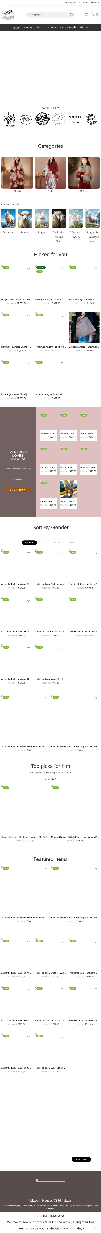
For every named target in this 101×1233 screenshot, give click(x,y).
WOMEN (29, 542)
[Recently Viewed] (95, 1227)
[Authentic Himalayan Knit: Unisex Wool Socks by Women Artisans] (48, 455)
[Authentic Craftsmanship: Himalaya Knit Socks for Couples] (68, 421)
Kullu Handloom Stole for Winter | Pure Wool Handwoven (50, 584)
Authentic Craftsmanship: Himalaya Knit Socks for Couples (68, 433)
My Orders (95, 2)
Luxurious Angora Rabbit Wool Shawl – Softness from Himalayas (50, 394)
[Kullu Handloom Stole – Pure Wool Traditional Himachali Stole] (84, 612)
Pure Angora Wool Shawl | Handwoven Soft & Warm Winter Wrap (16, 394)
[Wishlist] (28, 268)
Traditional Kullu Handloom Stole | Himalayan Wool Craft (84, 584)
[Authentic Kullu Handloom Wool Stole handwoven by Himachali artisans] (16, 564)
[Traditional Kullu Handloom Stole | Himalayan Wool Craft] (84, 564)
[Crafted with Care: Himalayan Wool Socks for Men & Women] (88, 421)
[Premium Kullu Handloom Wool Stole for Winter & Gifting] (50, 612)
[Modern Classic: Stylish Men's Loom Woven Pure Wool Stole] (75, 809)
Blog (38, 27)
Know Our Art (57, 27)
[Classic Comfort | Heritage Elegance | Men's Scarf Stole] (25, 809)
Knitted (72, 542)
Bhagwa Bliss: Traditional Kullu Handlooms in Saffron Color (16, 299)
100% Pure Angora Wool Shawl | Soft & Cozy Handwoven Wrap (50, 299)
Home (16, 27)
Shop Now (81, 1159)
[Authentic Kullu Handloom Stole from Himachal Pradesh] (16, 660)
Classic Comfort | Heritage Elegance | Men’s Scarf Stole (25, 837)
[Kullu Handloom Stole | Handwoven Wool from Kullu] (16, 612)
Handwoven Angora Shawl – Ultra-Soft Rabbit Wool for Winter (16, 347)
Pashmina (8, 232)
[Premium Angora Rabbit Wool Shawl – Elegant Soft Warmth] (84, 280)
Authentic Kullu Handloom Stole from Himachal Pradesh (16, 679)
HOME (57, 542)
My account (70, 2)
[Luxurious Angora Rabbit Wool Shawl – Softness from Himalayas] (50, 375)
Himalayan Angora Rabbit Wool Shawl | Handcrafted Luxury (50, 347)
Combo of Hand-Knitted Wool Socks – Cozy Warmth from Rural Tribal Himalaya (48, 433)
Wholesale (71, 27)
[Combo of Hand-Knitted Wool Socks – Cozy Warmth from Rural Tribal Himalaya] (48, 421)
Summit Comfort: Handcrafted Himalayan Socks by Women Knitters (68, 501)
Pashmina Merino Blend (59, 237)
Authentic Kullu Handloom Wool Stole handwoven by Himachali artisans (16, 584)
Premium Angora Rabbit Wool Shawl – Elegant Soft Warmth (84, 299)
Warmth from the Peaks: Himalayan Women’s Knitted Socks (48, 501)
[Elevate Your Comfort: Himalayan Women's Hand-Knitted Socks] (68, 455)
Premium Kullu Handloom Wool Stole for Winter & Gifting (50, 631)
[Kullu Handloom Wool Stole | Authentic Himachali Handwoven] (50, 660)
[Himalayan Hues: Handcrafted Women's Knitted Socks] (88, 455)
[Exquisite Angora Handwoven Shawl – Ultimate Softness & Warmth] (84, 327)
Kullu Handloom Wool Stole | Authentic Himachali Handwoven (50, 679)
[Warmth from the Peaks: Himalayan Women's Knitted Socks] (48, 489)
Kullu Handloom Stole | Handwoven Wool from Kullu (16, 631)
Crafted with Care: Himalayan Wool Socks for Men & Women (88, 433)
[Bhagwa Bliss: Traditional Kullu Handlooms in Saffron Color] (16, 280)
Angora (42, 232)
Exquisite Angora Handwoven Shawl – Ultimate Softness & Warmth (84, 347)
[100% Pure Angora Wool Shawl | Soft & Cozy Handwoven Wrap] (50, 280)
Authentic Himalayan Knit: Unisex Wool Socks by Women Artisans (48, 467)
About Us (84, 27)
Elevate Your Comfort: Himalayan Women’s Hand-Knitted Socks (68, 467)
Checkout (83, 2)
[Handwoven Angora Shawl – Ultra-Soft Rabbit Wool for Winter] (16, 327)
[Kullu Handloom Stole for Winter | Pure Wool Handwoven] (50, 564)
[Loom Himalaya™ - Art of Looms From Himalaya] (7, 14)
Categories (27, 27)
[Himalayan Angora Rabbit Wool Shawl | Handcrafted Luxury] (50, 327)
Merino (25, 232)
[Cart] (92, 14)
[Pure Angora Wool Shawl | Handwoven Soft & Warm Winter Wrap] (16, 375)
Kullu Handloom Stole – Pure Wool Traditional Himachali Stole (84, 631)
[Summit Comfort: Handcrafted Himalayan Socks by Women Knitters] (68, 489)
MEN (44, 542)
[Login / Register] (86, 15)
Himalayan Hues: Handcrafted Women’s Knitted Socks (88, 467)
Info (45, 27)
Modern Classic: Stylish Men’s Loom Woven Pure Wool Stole (75, 837)
